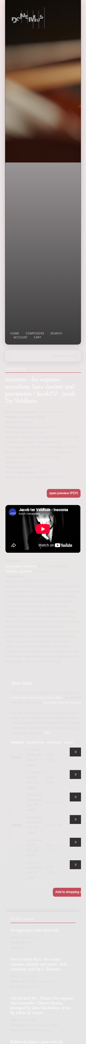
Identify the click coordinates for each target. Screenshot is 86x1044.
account (21, 337)
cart (37, 337)
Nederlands (60, 355)
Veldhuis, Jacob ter (18, 571)
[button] (64, 493)
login (74, 355)
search (56, 334)
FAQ (47, 733)
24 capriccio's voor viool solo (34, 929)
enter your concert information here (36, 697)
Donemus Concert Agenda (62, 702)
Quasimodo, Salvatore (21, 566)
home (14, 334)
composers (35, 334)
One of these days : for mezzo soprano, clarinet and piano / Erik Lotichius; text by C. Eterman (38, 963)
